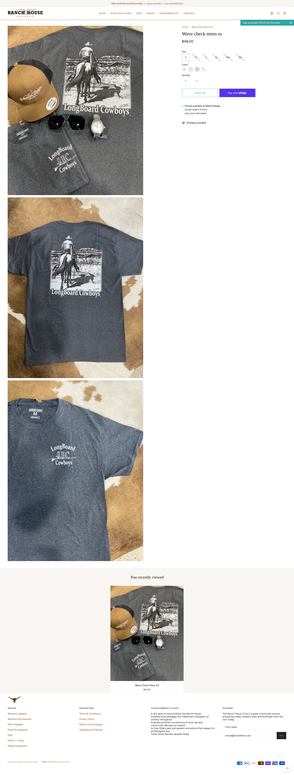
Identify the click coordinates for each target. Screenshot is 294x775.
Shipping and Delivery (91, 729)
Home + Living (16, 740)
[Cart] (284, 13)
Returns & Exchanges (90, 724)
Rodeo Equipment (17, 745)
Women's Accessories (19, 719)
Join (281, 736)
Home (185, 27)
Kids (10, 735)
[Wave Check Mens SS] (147, 633)
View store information (196, 113)
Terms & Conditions (90, 713)
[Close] (290, 22)
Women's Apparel (17, 713)
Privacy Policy (86, 719)
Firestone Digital (61, 762)
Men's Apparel (15, 724)
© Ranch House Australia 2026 (23, 762)
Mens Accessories (17, 729)
